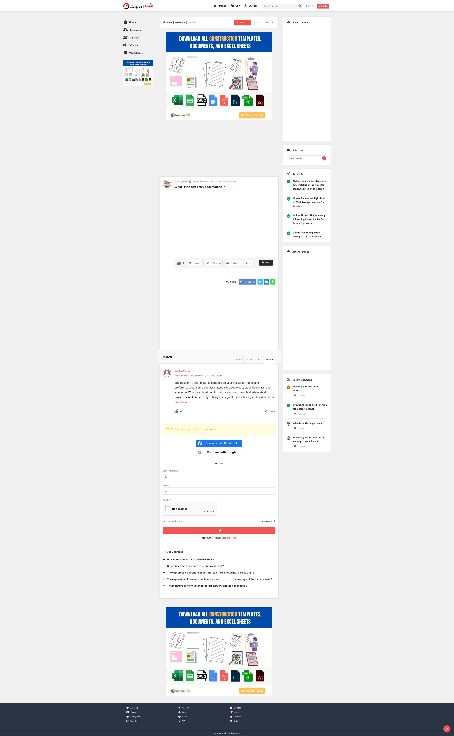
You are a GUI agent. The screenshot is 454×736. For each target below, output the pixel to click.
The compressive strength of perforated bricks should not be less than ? (210, 572)
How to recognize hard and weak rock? (190, 559)
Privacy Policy (135, 717)
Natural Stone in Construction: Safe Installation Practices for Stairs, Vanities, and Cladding (309, 185)
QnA (237, 6)
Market (237, 712)
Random (269, 360)
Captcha (167, 500)
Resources (135, 30)
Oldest (259, 360)
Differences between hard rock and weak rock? (195, 565)
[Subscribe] (324, 158)
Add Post (185, 708)
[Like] (179, 263)
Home (132, 22)
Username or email (171, 471)
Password (167, 485)
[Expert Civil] (141, 6)
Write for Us (135, 721)
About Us (134, 708)
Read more (181, 402)
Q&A (236, 721)
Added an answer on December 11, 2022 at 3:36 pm (198, 375)
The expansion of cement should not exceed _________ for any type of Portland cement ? (220, 579)
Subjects (134, 38)
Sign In (310, 6)
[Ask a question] (446, 728)
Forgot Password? (268, 521)
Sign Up (323, 6)
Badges (185, 712)
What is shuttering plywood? (308, 423)
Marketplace (136, 53)
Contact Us (135, 712)
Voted (239, 360)
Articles (222, 6)
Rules (184, 717)
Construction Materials (227, 182)
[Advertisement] (219, 150)
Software (133, 45)
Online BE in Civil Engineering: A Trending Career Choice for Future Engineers (309, 219)
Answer (266, 262)
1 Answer (301, 396)
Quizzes (252, 6)
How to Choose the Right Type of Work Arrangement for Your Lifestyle (309, 202)
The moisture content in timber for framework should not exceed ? (207, 585)
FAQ (183, 721)
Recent (248, 360)
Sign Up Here (229, 537)
